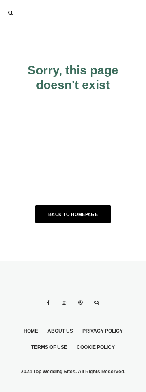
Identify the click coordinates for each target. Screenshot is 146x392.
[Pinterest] (80, 302)
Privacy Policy (102, 331)
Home (31, 331)
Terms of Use (49, 347)
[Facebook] (48, 302)
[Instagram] (64, 302)
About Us (60, 331)
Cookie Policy (96, 347)
